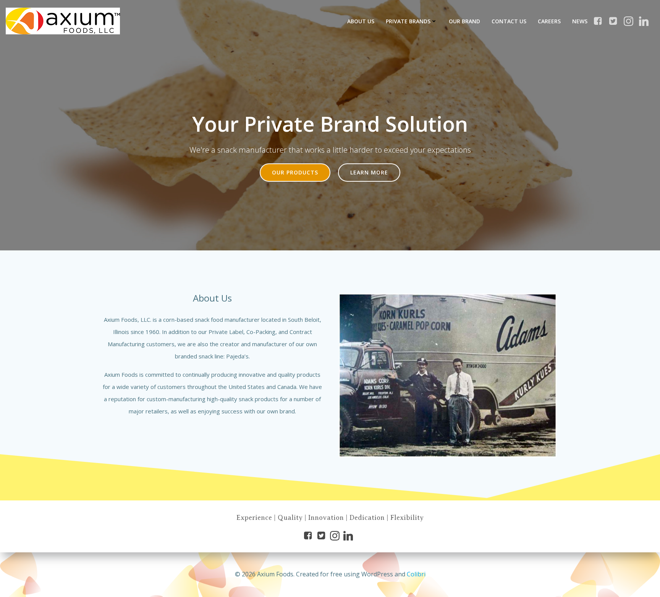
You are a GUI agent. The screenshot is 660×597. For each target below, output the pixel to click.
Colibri (416, 574)
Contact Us (509, 21)
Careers (549, 21)
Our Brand (464, 21)
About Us (360, 21)
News (579, 21)
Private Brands (408, 21)
